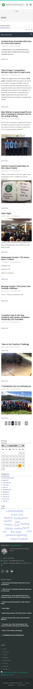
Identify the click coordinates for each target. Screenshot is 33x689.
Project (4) (6, 494)
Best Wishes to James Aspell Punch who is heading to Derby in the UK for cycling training (16, 114)
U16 (29, 531)
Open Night (6, 213)
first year (16, 531)
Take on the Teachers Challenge (15, 344)
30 (23, 465)
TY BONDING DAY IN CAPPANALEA (16, 386)
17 (3, 462)
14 (17, 459)
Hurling (25, 523)
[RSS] (29, 30)
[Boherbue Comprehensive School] (13, 4)
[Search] (32, 30)
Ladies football (19, 538)
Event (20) (6, 485)
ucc (5, 531)
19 (10, 462)
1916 (16, 525)
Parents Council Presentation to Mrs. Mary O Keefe (15, 167)
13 (13, 459)
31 (3, 469)
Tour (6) (5, 501)
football (18, 518)
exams (18, 528)
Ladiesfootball (14, 511)
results (7, 520)
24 (3, 465)
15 (20, 459)
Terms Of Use (21, 685)
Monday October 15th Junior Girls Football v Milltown (16, 287)
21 (17, 462)
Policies (5, 655)
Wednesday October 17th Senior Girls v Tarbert (15, 258)
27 (13, 465)
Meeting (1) (6, 492)
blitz (17, 521)
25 (7, 465)
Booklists (5, 657)
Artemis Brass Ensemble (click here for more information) (16, 42)
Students (5, 663)
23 (23, 462)
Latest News (6, 660)
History (8, 524)
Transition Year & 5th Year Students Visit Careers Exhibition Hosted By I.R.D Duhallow (15, 317)
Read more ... (5, 59)
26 (10, 465)
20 (13, 462)
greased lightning (16, 535)
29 (20, 465)
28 (17, 465)
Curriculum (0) (7, 482)
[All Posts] (31, 34)
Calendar (5, 666)
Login (16, 11)
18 (7, 462)
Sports (5, 649)
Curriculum (6, 652)
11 (7, 459)
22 (20, 462)
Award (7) (5, 480)
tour (25, 517)
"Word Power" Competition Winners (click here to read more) (15, 71)
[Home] (26, 30)
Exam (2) (5, 487)
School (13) (6, 496)
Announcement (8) (8, 478)
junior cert (17, 514)
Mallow (8, 517)
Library (8, 528)
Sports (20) (6, 499)
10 (3, 459)
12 (26, 423)
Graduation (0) (7, 489)
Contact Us (6, 669)
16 (23, 459)
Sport (25, 527)
